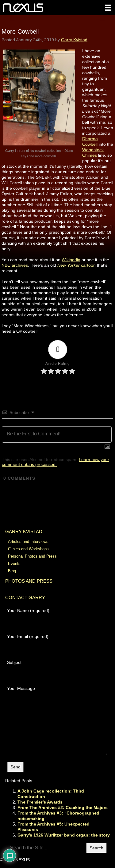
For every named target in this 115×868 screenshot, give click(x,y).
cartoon (76, 265)
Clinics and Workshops (28, 549)
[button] (108, 7)
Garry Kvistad (74, 39)
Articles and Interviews (28, 541)
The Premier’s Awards (40, 802)
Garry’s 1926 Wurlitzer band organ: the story (63, 835)
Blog (12, 571)
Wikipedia (71, 259)
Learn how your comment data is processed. (55, 462)
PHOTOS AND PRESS (28, 581)
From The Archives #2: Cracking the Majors (62, 807)
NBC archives (15, 265)
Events (14, 563)
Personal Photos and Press (32, 556)
